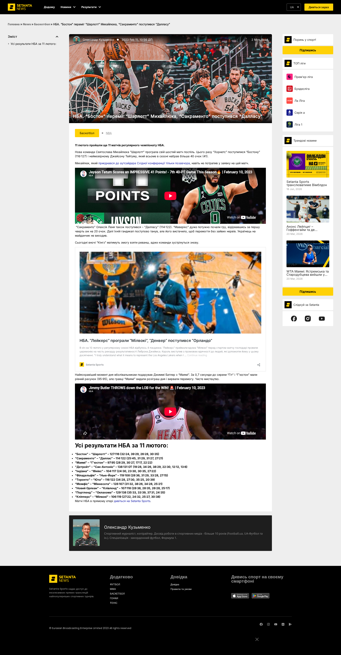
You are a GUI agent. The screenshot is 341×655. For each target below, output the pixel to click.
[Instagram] (268, 624)
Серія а (299, 112)
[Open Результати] (99, 7)
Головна (14, 24)
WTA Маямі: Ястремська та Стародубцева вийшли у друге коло (307, 275)
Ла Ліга (299, 100)
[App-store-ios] (283, 624)
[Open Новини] (74, 7)
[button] (294, 7)
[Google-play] (290, 624)
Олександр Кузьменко (98, 39)
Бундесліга (302, 89)
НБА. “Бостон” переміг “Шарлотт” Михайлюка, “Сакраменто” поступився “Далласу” (168, 116)
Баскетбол (42, 24)
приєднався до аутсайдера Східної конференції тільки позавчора (144, 163)
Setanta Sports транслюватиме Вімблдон (306, 183)
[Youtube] (275, 624)
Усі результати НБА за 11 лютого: (33, 44)
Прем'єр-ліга (303, 77)
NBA (109, 133)
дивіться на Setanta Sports (132, 501)
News (27, 24)
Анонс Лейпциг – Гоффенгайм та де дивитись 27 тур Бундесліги (300, 231)
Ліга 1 (298, 124)
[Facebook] (261, 624)
